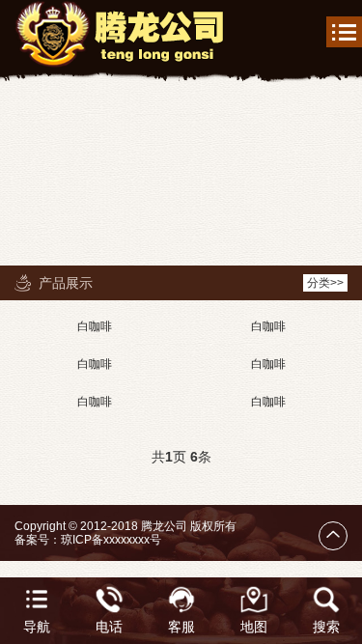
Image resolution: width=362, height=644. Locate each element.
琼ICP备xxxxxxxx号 (111, 539)
